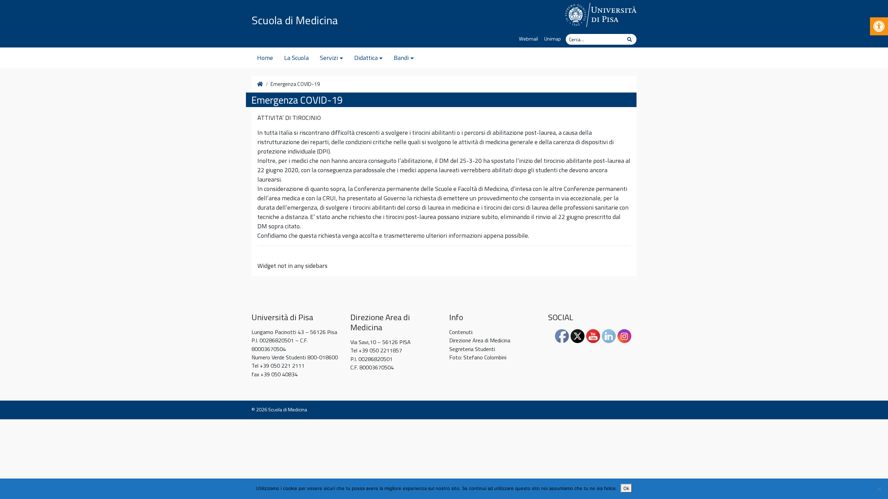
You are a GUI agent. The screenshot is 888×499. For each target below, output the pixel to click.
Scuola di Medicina (294, 20)
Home (265, 57)
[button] (879, 26)
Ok (626, 488)
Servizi (329, 57)
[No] (879, 488)
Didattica (366, 57)
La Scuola (296, 57)
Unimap (552, 39)
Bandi (401, 57)
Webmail (528, 39)
